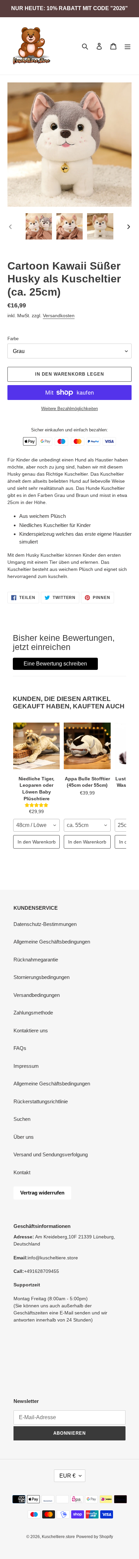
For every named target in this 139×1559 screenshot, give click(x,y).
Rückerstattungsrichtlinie (40, 1101)
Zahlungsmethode (33, 1012)
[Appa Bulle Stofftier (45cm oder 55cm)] (87, 746)
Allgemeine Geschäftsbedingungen (51, 942)
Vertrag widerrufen (42, 1193)
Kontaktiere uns (30, 1030)
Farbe (13, 338)
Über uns (23, 1137)
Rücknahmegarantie (35, 959)
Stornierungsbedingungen (41, 977)
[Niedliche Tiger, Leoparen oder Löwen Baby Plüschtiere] (36, 746)
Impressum (26, 1066)
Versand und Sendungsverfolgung (50, 1154)
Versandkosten (59, 315)
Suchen (21, 1119)
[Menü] (127, 46)
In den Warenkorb (37, 842)
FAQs (19, 1048)
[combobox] (36, 825)
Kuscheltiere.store (58, 1536)
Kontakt (21, 1172)
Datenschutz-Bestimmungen (45, 924)
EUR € (67, 1476)
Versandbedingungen (36, 995)
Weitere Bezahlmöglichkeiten (69, 408)
